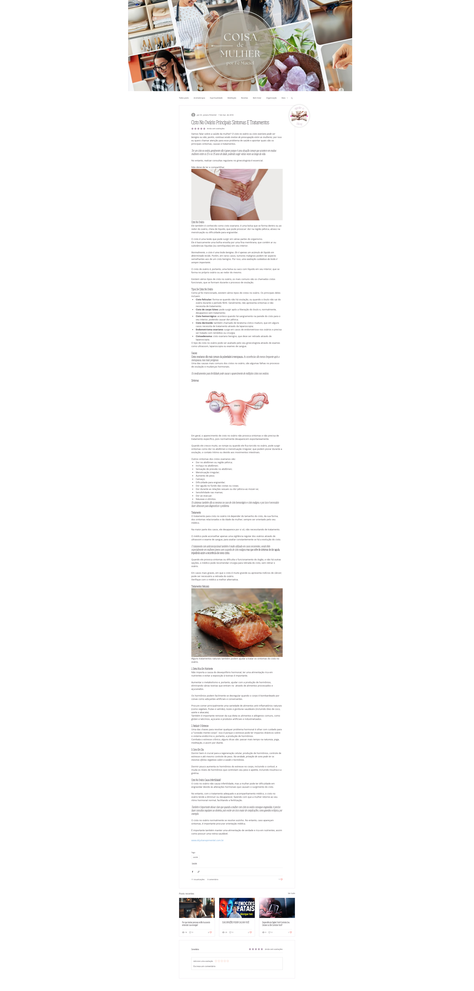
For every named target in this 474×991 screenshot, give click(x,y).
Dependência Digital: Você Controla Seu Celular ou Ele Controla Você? (276, 923)
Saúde (194, 863)
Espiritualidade (216, 98)
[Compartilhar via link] (198, 872)
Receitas (244, 98)
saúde (195, 857)
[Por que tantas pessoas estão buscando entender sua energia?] (197, 908)
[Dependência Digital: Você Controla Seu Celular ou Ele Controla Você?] (277, 908)
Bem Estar (257, 98)
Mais (284, 98)
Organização (271, 98)
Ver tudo (291, 893)
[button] (292, 98)
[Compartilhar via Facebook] (192, 872)
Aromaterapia (199, 98)
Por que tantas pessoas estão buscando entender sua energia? (196, 923)
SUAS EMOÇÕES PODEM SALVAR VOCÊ (235, 922)
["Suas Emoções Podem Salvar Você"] (237, 908)
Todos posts (184, 98)
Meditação (231, 98)
